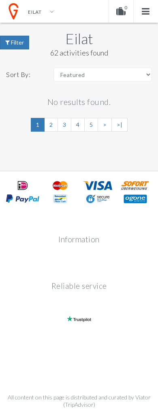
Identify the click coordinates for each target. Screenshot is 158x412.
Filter (17, 42)
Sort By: (18, 74)
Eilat (79, 38)
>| (119, 124)
